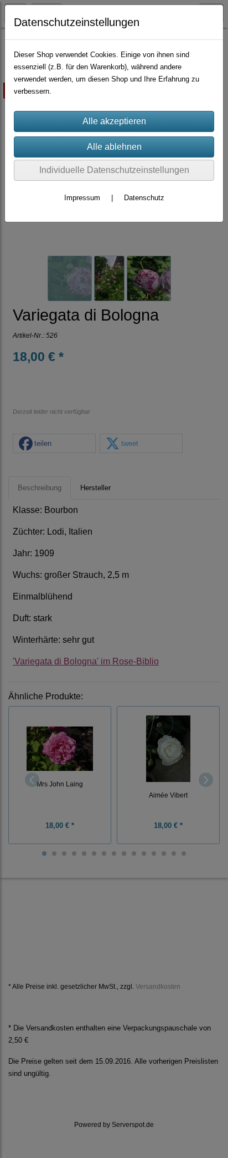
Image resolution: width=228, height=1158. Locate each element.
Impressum (82, 198)
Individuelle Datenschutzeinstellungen (114, 170)
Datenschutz (144, 198)
